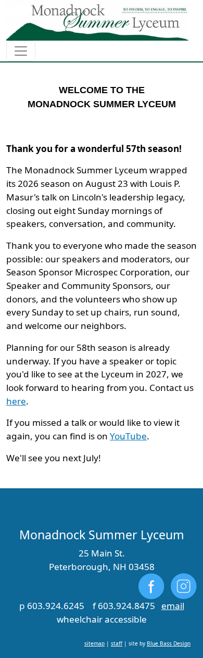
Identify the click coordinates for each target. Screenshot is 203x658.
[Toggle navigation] (20, 51)
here (16, 401)
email (172, 606)
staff (116, 643)
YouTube (128, 436)
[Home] (97, 20)
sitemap (94, 643)
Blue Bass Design (169, 643)
